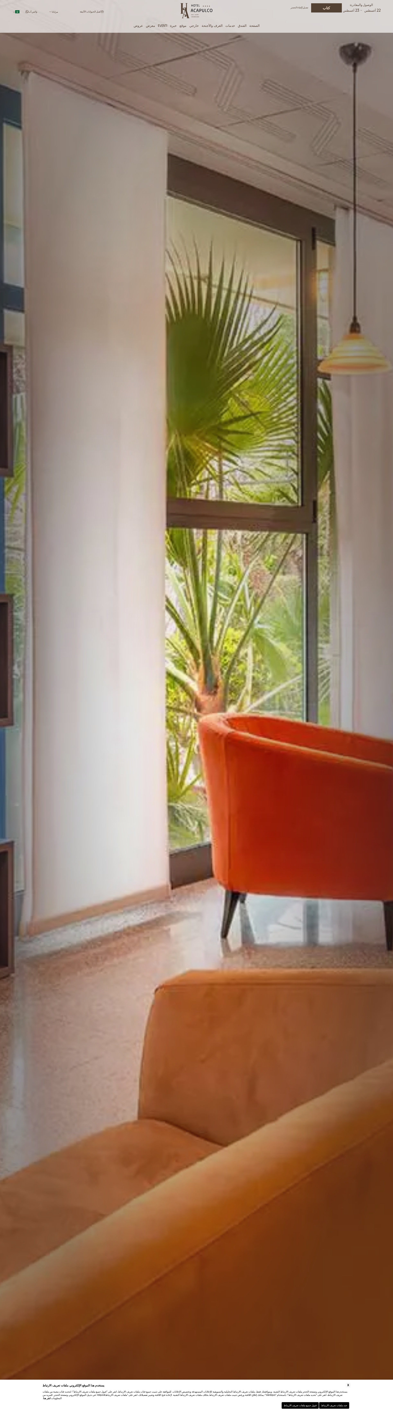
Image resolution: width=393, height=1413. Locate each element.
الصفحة (254, 25)
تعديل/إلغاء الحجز (299, 8)
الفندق (242, 25)
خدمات (230, 25)
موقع (183, 25)
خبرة (173, 25)
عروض (138, 25)
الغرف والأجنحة (212, 25)
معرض (150, 25)
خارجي (194, 25)
